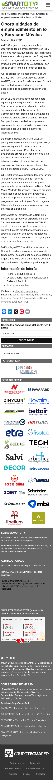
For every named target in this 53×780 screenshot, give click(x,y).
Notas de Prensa (13, 768)
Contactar (40, 774)
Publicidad (35, 763)
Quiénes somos (17, 763)
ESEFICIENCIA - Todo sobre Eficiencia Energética (23, 720)
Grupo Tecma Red (34, 689)
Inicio (3, 14)
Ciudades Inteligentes (18, 14)
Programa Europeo (10, 301)
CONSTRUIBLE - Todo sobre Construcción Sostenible (25, 714)
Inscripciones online (18, 285)
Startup (25, 301)
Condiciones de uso (35, 768)
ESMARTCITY (20, 5)
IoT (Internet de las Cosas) (34, 298)
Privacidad (12, 774)
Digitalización (26, 294)
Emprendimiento (42, 294)
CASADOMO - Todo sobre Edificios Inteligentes (22, 708)
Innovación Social (10, 298)
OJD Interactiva (38, 565)
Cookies (26, 774)
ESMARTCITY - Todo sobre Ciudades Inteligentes (23, 726)
